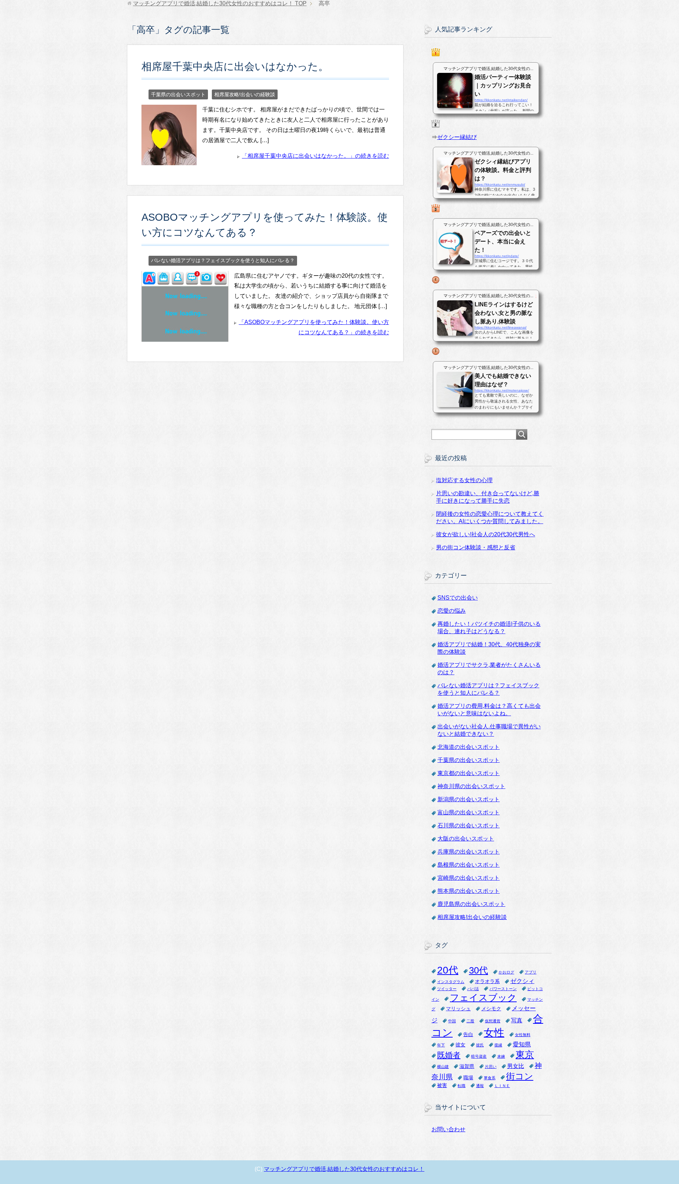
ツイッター (447, 989)
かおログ (506, 972)
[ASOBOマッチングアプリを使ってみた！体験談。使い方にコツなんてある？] (184, 336)
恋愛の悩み (451, 611)
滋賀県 (466, 1066)
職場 (468, 1077)
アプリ (530, 972)
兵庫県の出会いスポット (468, 852)
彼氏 (480, 1045)
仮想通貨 (492, 1021)
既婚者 (448, 1055)
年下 (441, 1045)
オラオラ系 (487, 981)
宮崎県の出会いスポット (468, 878)
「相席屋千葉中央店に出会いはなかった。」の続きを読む (315, 156)
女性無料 (522, 1035)
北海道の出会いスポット (468, 747)
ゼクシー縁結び (457, 137)
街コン (519, 1076)
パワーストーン (503, 989)
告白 (468, 1034)
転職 (461, 1086)
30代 (478, 970)
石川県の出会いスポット (468, 825)
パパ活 (473, 989)
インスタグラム (450, 982)
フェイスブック (483, 997)
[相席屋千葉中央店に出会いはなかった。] (169, 160)
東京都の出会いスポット (468, 773)
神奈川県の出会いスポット (471, 786)
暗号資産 (479, 1056)
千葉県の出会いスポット (178, 94)
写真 (516, 1020)
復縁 (498, 1045)
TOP (220, 3)
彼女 (460, 1044)
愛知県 (522, 1044)
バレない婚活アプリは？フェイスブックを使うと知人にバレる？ (223, 260)
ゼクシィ (522, 980)
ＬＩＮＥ (502, 1086)
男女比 (515, 1066)
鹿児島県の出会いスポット (471, 904)
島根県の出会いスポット (468, 865)
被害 (442, 1085)
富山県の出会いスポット (468, 812)
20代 (447, 970)
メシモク (491, 1008)
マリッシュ (458, 1008)
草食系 (489, 1078)
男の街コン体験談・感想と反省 (475, 547)
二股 (470, 1021)
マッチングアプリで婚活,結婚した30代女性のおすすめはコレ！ (344, 1169)
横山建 (443, 1066)
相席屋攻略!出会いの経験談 (244, 94)
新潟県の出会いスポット (468, 799)
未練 (501, 1056)
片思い (491, 1066)
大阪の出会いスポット (465, 839)
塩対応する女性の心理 (464, 480)
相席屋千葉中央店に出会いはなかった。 (235, 66)
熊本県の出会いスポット (468, 891)
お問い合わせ (448, 1129)
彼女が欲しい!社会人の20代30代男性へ (485, 534)
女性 (494, 1032)
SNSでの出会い (457, 598)
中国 (452, 1021)
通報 (480, 1086)
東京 (525, 1054)
